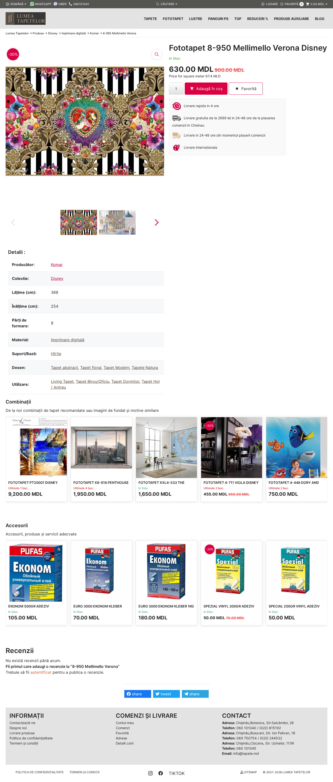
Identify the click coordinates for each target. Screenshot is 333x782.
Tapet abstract (64, 367)
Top (237, 19)
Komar (57, 264)
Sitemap (250, 772)
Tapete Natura (145, 367)
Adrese (121, 738)
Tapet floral (90, 367)
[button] (78, 222)
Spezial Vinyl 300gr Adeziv (229, 606)
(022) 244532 (271, 738)
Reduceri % (257, 19)
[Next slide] (156, 222)
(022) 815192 (270, 728)
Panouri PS (218, 19)
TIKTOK (177, 773)
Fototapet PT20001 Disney (33, 482)
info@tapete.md (246, 753)
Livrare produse (22, 733)
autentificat (40, 672)
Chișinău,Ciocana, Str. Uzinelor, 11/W (265, 743)
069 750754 (246, 738)
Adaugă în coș (209, 88)
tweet (165, 693)
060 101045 (246, 748)
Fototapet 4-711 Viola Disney (231, 482)
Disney (57, 278)
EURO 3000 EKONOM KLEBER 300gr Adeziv (97, 608)
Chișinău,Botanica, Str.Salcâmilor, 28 (265, 723)
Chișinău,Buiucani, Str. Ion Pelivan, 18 (265, 733)
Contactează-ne (22, 723)
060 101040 (246, 728)
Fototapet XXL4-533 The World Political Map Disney (164, 484)
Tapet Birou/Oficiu (92, 381)
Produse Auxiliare (291, 19)
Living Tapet (62, 381)
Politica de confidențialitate (31, 738)
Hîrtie (56, 353)
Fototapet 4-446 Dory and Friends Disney (294, 484)
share (136, 693)
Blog (319, 19)
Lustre (195, 19)
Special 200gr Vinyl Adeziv (294, 606)
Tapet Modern (116, 367)
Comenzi (123, 728)
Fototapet (173, 19)
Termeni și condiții (24, 743)
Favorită (122, 733)
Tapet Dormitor (125, 381)
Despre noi (18, 728)
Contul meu (125, 723)
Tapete (150, 19)
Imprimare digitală (67, 339)
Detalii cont (125, 743)
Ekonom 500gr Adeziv (28, 606)
